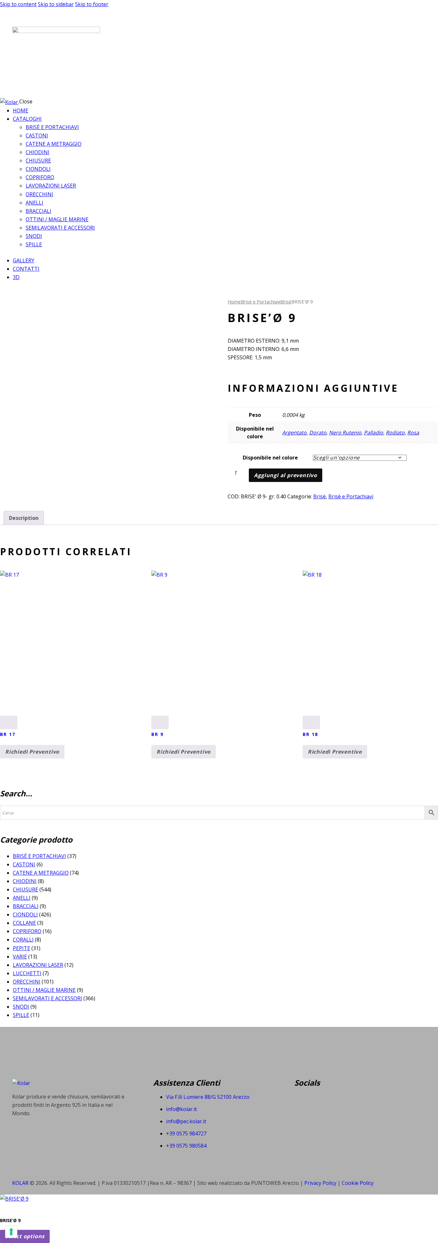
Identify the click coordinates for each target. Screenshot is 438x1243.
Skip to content (18, 4)
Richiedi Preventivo (32, 751)
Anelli (21, 897)
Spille (21, 1015)
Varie (20, 956)
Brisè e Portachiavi (261, 301)
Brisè (286, 301)
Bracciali (25, 906)
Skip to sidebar (56, 4)
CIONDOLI (25, 914)
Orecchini (26, 981)
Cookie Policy (358, 1182)
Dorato (317, 432)
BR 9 (157, 734)
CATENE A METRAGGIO (41, 872)
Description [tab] (23, 517)
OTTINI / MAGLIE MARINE (44, 990)
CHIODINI (25, 881)
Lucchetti (27, 973)
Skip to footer (91, 4)
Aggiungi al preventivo (285, 475)
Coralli (23, 939)
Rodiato (395, 432)
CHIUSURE (25, 889)
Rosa (413, 432)
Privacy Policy (321, 1182)
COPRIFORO (27, 931)
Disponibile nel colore (270, 457)
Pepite (21, 948)
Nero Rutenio (345, 432)
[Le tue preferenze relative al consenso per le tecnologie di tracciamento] (11, 1232)
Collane (24, 922)
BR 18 (310, 734)
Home (234, 301)
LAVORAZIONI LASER (38, 964)
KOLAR (20, 1182)
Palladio (373, 432)
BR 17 (8, 734)
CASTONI (24, 864)
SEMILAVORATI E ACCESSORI (47, 998)
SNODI (21, 1006)
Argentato (294, 432)
